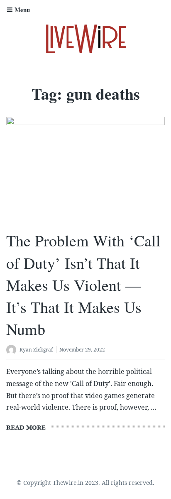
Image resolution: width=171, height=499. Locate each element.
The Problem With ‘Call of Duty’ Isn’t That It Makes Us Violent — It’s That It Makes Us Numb (83, 284)
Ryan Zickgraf (36, 349)
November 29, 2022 (82, 349)
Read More (26, 427)
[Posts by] (13, 350)
